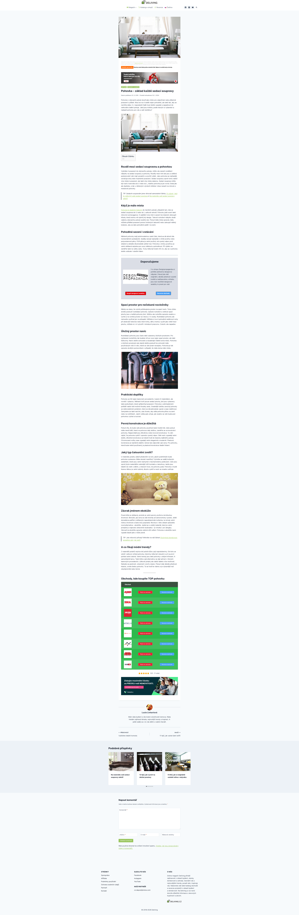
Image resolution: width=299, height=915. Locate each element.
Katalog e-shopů (146, 7)
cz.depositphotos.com (142, 890)
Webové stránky (168, 835)
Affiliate (104, 878)
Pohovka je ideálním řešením (131, 210)
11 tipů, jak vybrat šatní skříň (170, 734)
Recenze (160, 7)
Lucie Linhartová (149, 712)
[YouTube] (192, 7)
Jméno (122, 835)
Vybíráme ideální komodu (128, 734)
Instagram (137, 878)
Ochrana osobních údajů (110, 885)
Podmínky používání (108, 881)
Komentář (123, 810)
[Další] (188, 768)
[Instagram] (189, 7)
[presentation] (121, 761)
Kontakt (104, 891)
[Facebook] (185, 7)
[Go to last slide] (111, 768)
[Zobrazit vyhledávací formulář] (196, 7)
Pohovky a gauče (133, 87)
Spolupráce (105, 875)
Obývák (123, 87)
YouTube (137, 881)
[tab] (146, 786)
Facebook (137, 875)
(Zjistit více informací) (139, 63)
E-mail (144, 835)
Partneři (104, 888)
